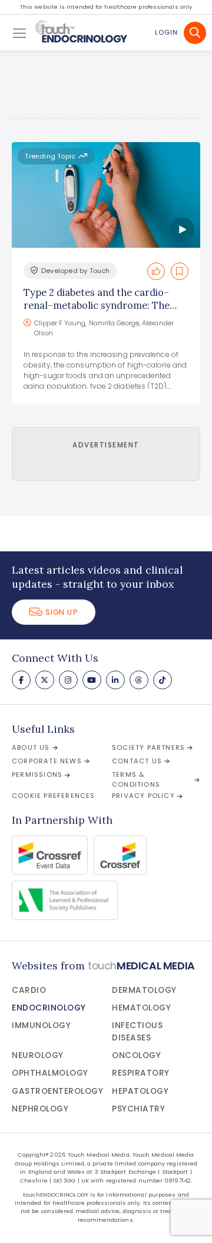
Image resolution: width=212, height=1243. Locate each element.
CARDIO (29, 990)
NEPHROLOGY (40, 1108)
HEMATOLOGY (141, 1007)
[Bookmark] (179, 271)
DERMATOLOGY (144, 990)
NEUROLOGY (38, 1055)
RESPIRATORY (141, 1073)
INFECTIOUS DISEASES (137, 1031)
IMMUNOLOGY (41, 1025)
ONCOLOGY (136, 1055)
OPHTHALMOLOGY (50, 1073)
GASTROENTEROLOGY (57, 1091)
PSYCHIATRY (138, 1108)
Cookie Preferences (53, 795)
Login (166, 32)
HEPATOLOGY (140, 1091)
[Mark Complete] (156, 271)
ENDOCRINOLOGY (49, 1007)
